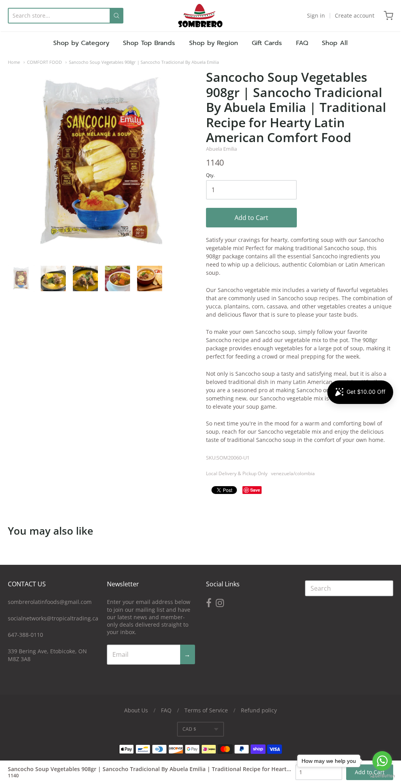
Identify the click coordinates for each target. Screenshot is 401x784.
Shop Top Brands (149, 43)
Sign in (316, 15)
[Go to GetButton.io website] (382, 776)
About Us (136, 710)
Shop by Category (81, 43)
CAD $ (189, 729)
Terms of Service (206, 710)
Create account (354, 15)
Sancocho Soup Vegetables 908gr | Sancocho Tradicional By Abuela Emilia (144, 62)
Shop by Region (213, 43)
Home (14, 62)
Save (255, 490)
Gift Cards (267, 43)
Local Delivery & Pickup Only (236, 473)
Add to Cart (251, 217)
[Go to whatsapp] (382, 761)
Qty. (210, 175)
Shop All (335, 43)
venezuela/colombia (293, 473)
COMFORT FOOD (44, 62)
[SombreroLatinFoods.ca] (200, 15)
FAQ (302, 43)
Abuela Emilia (221, 148)
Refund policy (259, 710)
